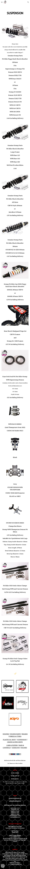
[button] (2, 2)
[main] (15, 13)
